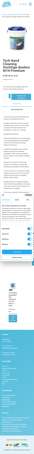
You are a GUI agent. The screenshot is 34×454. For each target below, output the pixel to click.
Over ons (4, 366)
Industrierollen (20, 14)
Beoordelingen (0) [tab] (17, 109)
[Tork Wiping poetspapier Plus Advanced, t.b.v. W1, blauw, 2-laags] (13, 286)
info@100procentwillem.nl (10, 348)
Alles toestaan (17, 252)
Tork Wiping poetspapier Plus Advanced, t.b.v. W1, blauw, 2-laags (13, 299)
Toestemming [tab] (6, 199)
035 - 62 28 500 (6, 346)
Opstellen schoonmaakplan (10, 429)
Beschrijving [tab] (17, 103)
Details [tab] (17, 199)
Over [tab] (27, 199)
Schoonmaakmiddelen (8, 395)
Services (4, 377)
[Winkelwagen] (25, 4)
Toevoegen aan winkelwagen (21, 97)
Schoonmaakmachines (9, 404)
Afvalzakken (5, 406)
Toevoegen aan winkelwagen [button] (13, 318)
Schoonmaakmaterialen (9, 402)
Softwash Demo (7, 422)
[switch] (29, 234)
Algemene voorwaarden (13, 439)
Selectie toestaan (17, 257)
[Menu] (30, 4)
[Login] (23, 4)
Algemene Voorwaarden (9, 368)
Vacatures (5, 381)
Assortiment (5, 375)
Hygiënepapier (11, 14)
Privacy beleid (23, 439)
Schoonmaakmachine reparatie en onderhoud (15, 417)
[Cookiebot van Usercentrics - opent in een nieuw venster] (25, 195)
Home (4, 14)
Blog (3, 384)
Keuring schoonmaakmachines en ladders (14, 424)
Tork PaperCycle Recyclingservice (12, 431)
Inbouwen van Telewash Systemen (12, 420)
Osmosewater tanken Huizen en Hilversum (14, 426)
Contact (4, 370)
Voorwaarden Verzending (9, 379)
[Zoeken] (20, 4)
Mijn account (6, 373)
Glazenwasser (6, 397)
